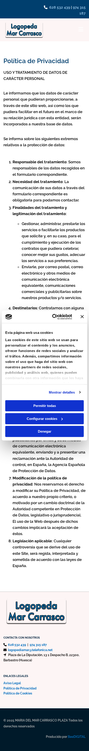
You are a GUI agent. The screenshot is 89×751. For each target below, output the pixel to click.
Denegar (44, 431)
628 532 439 (59, 7)
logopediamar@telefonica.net (30, 650)
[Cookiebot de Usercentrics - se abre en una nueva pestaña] (54, 317)
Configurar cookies (42, 419)
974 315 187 (38, 645)
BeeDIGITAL (77, 737)
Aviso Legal (12, 683)
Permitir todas (44, 406)
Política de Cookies (17, 693)
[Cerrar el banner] (82, 316)
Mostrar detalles (62, 392)
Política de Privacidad (20, 688)
